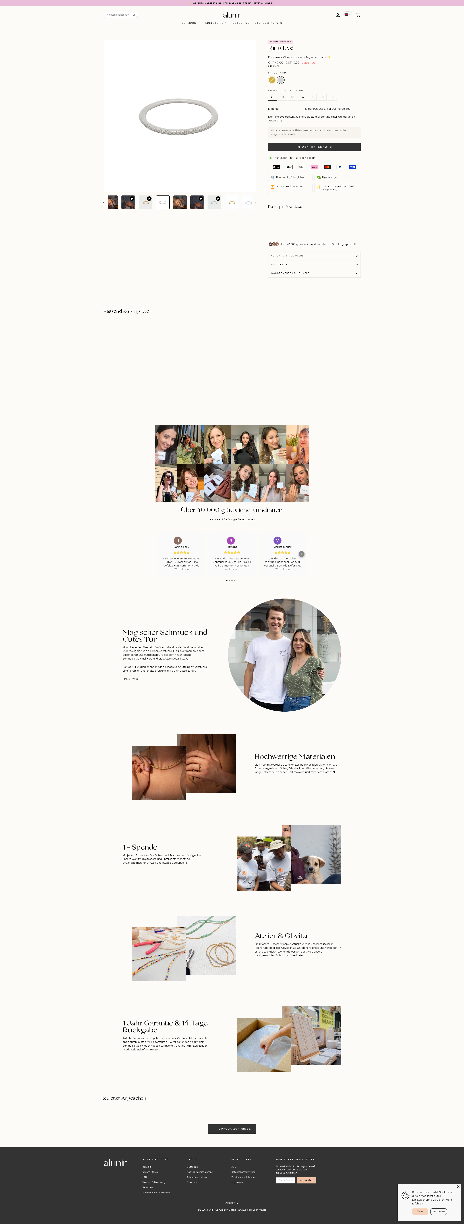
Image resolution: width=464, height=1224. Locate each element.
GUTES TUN (241, 23)
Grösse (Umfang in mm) (286, 90)
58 (322, 97)
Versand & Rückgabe (287, 255)
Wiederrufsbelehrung (243, 1177)
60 (332, 97)
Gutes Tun (192, 1167)
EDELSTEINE (214, 23)
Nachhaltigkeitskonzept (200, 1172)
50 (282, 97)
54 (302, 97)
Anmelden (306, 1180)
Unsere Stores (150, 1172)
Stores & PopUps (268, 23)
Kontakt (146, 1167)
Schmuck (189, 23)
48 (272, 97)
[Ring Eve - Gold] (288, 221)
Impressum (237, 1182)
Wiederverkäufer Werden (156, 1192)
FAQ (144, 1177)
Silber (280, 80)
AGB (233, 1167)
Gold (272, 80)
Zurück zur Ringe (234, 1128)
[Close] (458, 1186)
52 (292, 97)
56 (312, 97)
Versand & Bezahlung (153, 1182)
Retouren (147, 1187)
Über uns (192, 1182)
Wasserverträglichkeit (290, 273)
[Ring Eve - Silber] (288, 225)
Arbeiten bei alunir (197, 1177)
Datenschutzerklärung (243, 1172)
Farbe (277, 72)
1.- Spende (279, 264)
